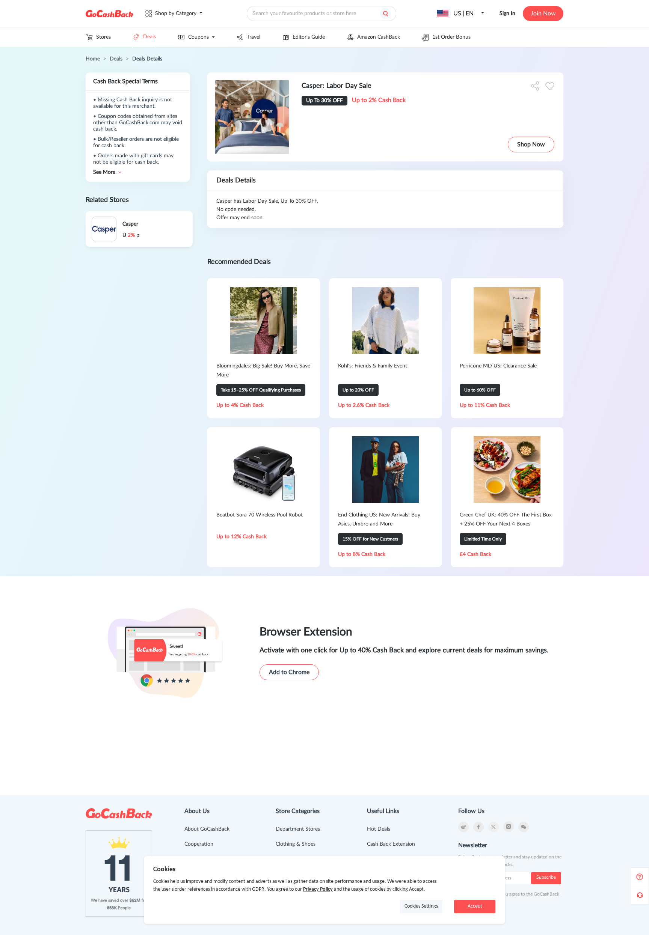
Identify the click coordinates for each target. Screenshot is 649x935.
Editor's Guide (309, 37)
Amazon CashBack (378, 37)
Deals (149, 36)
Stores (103, 37)
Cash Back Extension (391, 844)
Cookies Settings (421, 906)
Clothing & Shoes (295, 844)
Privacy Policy (318, 889)
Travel (253, 37)
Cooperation (198, 844)
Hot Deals (378, 829)
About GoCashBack (206, 829)
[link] (93, 59)
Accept (475, 906)
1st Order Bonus (451, 37)
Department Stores (298, 829)
